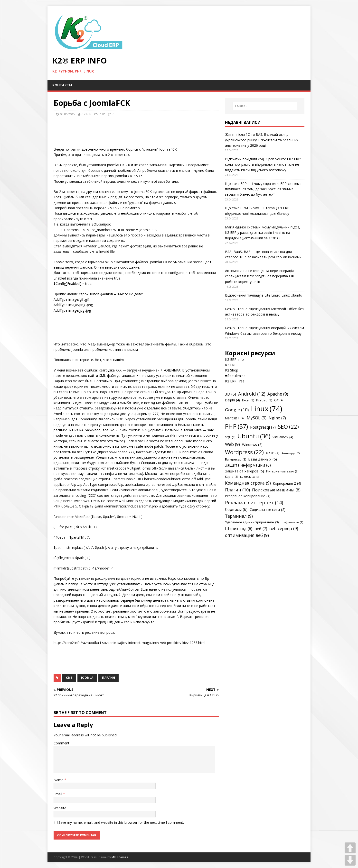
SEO (288, 426)
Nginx (277, 418)
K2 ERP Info (234, 359)
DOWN (350, 860)
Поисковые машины (276, 490)
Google (237, 410)
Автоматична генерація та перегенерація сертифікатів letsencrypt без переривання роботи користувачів (259, 276)
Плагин (108, 678)
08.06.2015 (67, 114)
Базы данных (262, 459)
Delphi (232, 400)
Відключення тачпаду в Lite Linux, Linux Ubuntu (263, 295)
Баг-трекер (235, 459)
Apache (277, 394)
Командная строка (248, 483)
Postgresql (263, 427)
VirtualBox (283, 437)
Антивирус (291, 453)
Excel (248, 400)
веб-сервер (283, 528)
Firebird (264, 400)
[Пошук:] (265, 106)
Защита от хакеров (244, 471)
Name (59, 780)
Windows (252, 444)
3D (230, 394)
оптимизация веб (247, 535)
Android (251, 394)
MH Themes (120, 857)
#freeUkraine (235, 375)
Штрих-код (238, 528)
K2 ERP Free (235, 381)
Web (232, 444)
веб (260, 528)
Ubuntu (253, 436)
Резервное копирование (247, 496)
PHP (102, 114)
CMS (69, 678)
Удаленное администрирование (252, 522)
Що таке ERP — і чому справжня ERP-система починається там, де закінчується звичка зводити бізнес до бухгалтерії (263, 189)
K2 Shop (231, 370)
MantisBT (235, 418)
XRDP (272, 453)
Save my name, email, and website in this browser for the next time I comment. (121, 822)
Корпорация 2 (287, 483)
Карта (231, 477)
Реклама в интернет (254, 502)
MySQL (256, 418)
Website (60, 808)
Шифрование (292, 522)
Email (58, 794)
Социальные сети (267, 509)
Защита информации (248, 465)
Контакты (62, 85)
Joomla (87, 678)
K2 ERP (230, 364)
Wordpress (244, 452)
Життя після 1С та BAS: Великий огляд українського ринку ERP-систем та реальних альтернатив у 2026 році (261, 140)
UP (350, 847)
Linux (266, 409)
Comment (61, 743)
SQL (230, 437)
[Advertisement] (142, 134)
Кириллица (249, 477)
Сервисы (236, 509)
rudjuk (86, 114)
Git (278, 400)
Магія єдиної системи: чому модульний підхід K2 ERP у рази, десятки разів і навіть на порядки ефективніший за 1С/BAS (262, 232)
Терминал (239, 516)
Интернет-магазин (282, 471)
